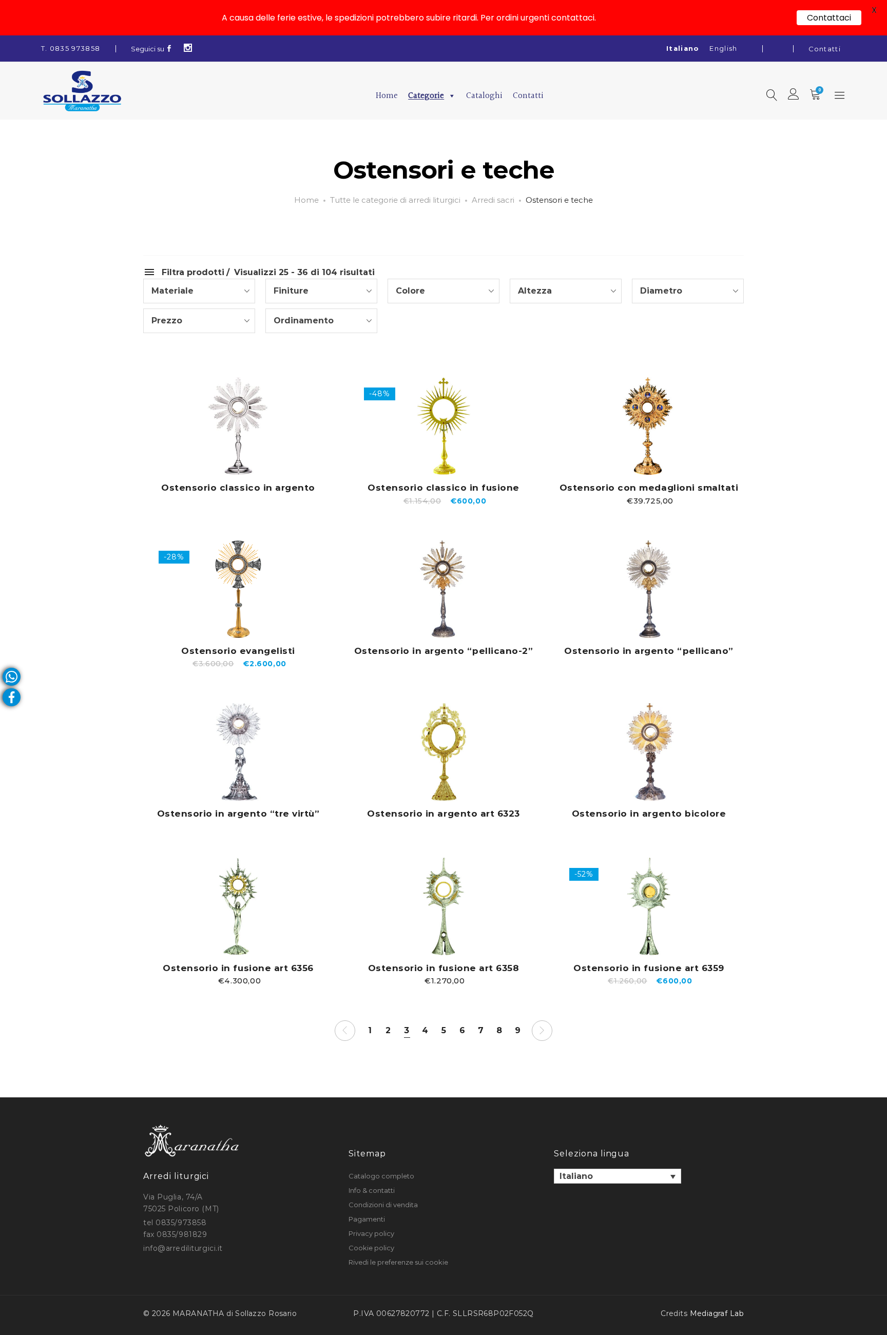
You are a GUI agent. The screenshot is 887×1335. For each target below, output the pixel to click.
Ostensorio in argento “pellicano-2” (443, 651)
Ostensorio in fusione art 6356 (238, 968)
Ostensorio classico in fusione (443, 487)
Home (387, 96)
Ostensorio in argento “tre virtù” (238, 813)
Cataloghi (484, 96)
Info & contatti (372, 1190)
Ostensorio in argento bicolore (649, 813)
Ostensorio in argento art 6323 (443, 813)
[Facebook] (169, 48)
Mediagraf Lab (717, 1313)
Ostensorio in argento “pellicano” (649, 651)
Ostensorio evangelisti (238, 651)
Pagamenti (367, 1219)
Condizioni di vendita (383, 1205)
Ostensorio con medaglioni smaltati (649, 487)
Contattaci (829, 18)
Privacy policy (371, 1233)
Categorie (426, 96)
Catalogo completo (381, 1176)
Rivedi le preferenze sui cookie (398, 1262)
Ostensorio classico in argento (238, 487)
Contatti (824, 49)
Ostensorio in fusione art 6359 (648, 968)
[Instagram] (188, 48)
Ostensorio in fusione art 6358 (443, 968)
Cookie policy (371, 1248)
